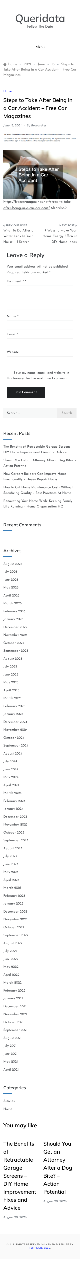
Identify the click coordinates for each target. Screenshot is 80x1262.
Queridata (40, 18)
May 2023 (10, 872)
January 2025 (13, 714)
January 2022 (13, 998)
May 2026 (10, 587)
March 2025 (12, 698)
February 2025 (14, 706)
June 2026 (10, 580)
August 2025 (12, 659)
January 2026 (13, 619)
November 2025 (15, 635)
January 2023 (13, 903)
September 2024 (15, 745)
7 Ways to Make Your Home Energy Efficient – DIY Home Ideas (60, 236)
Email (12, 334)
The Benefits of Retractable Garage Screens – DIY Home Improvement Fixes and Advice (19, 1175)
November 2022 (15, 919)
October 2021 (13, 1022)
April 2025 (11, 690)
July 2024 (10, 761)
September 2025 (15, 651)
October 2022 (13, 927)
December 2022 (15, 911)
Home (7, 91)
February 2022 (14, 990)
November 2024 (15, 730)
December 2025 (15, 627)
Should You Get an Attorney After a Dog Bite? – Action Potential (57, 1167)
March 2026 (12, 603)
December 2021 (14, 1006)
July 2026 (10, 572)
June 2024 (10, 769)
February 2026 (14, 611)
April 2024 (11, 785)
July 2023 (10, 856)
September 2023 (15, 840)
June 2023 (10, 864)
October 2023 (13, 832)
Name (12, 316)
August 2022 (12, 943)
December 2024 (15, 722)
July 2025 (10, 666)
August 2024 (12, 753)
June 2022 (10, 959)
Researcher (38, 125)
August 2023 (12, 848)
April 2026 (11, 595)
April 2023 (11, 880)
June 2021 (10, 1054)
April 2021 (11, 1069)
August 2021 (12, 1038)
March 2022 (12, 982)
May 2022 (10, 967)
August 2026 (12, 564)
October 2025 (13, 643)
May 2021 (10, 1061)
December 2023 (15, 817)
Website (13, 352)
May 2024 (10, 777)
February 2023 (14, 896)
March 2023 (12, 888)
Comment (15, 281)
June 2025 (10, 674)
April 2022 (11, 975)
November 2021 (15, 1014)
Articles (9, 1101)
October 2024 (13, 738)
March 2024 (12, 793)
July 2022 (10, 951)
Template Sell (39, 1248)
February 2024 (14, 801)
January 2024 (13, 809)
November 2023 (15, 824)
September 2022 (15, 935)
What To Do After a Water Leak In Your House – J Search (18, 236)
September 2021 (15, 1030)
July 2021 (9, 1046)
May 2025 (10, 682)
